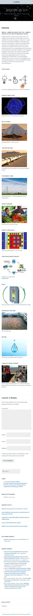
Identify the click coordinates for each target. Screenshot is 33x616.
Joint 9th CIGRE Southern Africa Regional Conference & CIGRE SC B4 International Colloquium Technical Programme (15, 573)
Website (4, 448)
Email (4, 441)
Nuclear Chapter (15, 481)
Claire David (22, 539)
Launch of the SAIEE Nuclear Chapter (11, 522)
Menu (17, 2)
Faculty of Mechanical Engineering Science (15, 483)
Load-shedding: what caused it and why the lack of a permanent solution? (16, 563)
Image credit (5, 278)
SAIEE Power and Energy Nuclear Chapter (20, 568)
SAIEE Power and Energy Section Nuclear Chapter (15, 526)
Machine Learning (9, 539)
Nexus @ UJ (16, 10)
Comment (5, 408)
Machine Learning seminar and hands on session (15, 508)
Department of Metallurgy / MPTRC (13, 486)
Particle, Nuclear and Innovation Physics (15, 485)
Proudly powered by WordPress (9, 614)
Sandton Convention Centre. (23, 570)
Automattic (28, 614)
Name (4, 435)
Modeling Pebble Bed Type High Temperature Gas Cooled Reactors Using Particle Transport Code (16, 585)
